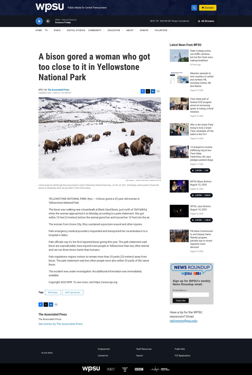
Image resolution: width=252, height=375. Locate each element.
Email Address (180, 290)
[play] (39, 21)
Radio (57, 30)
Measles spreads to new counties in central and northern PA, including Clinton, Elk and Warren (202, 80)
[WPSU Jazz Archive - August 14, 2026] (179, 211)
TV (46, 30)
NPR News (53, 292)
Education (114, 30)
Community (95, 30)
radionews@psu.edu (183, 320)
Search (139, 356)
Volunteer (161, 30)
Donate (209, 7)
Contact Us (103, 356)
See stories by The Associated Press (60, 324)
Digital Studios (76, 30)
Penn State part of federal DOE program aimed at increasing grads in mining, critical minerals (201, 105)
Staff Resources (144, 349)
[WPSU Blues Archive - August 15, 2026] (179, 186)
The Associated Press (58, 89)
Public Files (180, 349)
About (130, 30)
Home (39, 30)
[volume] (48, 21)
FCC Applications (182, 356)
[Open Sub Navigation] (50, 30)
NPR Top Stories (72, 292)
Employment (104, 349)
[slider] (52, 21)
